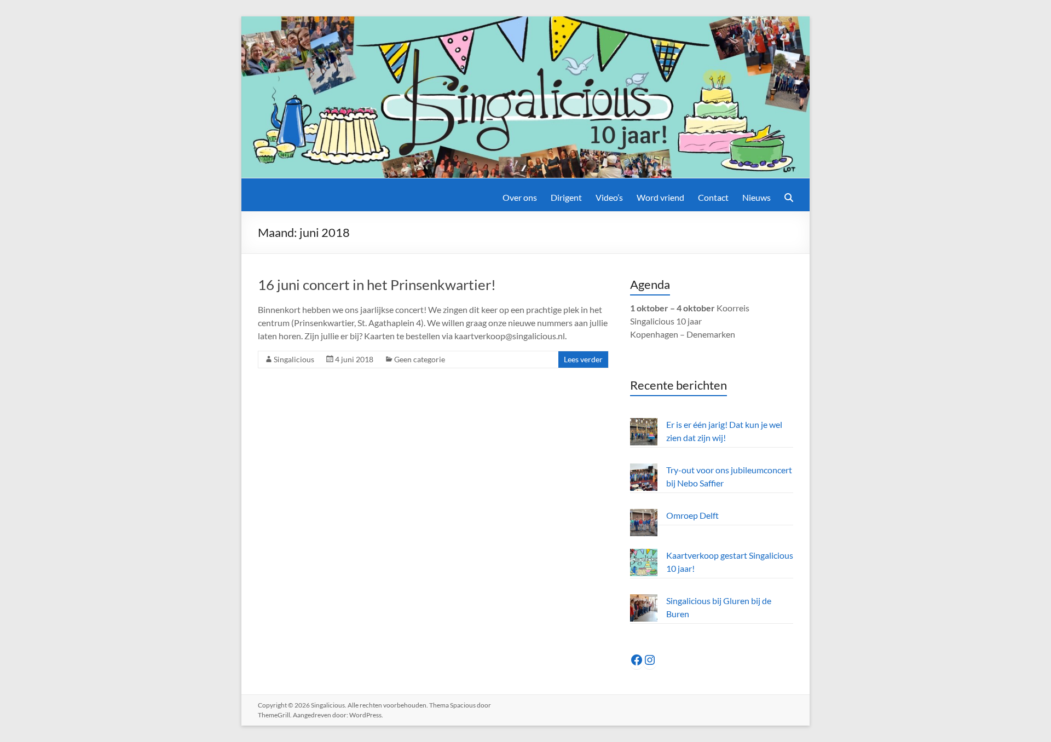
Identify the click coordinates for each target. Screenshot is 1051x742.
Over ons (520, 197)
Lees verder (583, 359)
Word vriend (660, 197)
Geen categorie (419, 359)
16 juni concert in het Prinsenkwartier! (377, 284)
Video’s (609, 197)
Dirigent (566, 197)
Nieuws (756, 197)
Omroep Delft (692, 515)
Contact (713, 197)
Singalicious (294, 359)
